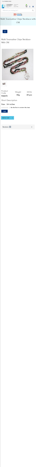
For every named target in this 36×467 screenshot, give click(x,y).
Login (4, 111)
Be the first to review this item (20, 107)
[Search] (33, 10)
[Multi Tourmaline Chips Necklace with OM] (17, 64)
